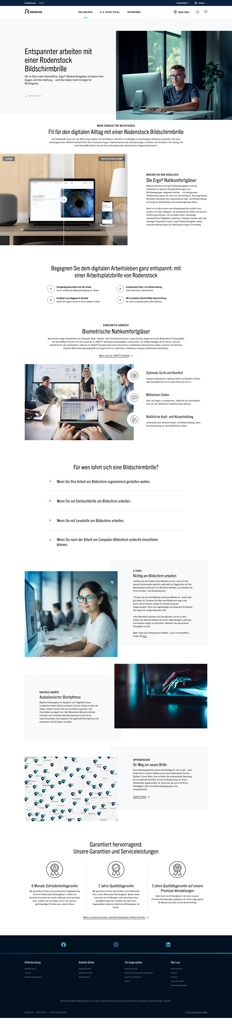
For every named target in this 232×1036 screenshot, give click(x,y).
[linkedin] (168, 946)
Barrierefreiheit (182, 3)
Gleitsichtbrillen (85, 968)
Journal (28, 973)
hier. (145, 636)
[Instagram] (116, 946)
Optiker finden (140, 796)
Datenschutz (42, 1012)
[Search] (197, 12)
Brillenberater (30, 968)
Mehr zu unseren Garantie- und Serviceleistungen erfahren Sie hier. (114, 917)
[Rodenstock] (33, 12)
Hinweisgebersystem (179, 985)
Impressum (29, 1012)
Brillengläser (85, 12)
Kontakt (174, 973)
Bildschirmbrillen (85, 973)
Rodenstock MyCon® (133, 977)
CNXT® (127, 981)
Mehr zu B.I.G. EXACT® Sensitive (114, 355)
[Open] (205, 11)
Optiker (41, 3)
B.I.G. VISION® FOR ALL (110, 12)
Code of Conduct (177, 981)
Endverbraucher (30, 3)
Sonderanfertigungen (33, 977)
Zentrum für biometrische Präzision (139, 973)
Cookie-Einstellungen (57, 1012)
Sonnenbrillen (84, 977)
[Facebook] (63, 946)
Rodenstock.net (131, 968)
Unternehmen (134, 12)
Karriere (174, 977)
